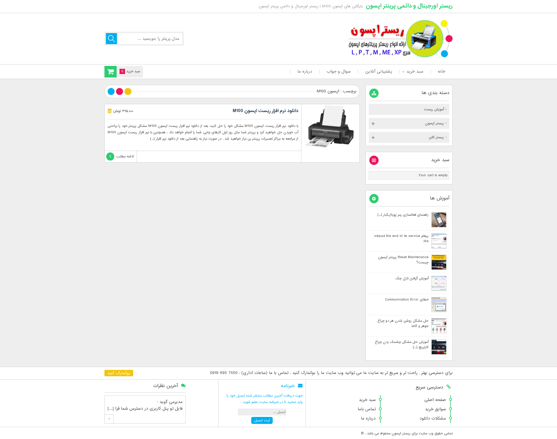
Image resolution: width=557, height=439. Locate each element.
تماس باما (367, 409)
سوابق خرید (435, 409)
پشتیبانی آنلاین (378, 71)
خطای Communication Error (406, 299)
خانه (441, 71)
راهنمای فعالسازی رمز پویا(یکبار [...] (402, 214)
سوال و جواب (339, 71)
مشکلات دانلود (432, 418)
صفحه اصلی (435, 400)
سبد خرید (414, 71)
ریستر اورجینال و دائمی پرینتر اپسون (409, 5)
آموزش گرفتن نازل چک (411, 278)
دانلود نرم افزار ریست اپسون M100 (265, 110)
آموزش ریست (434, 109)
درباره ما (304, 71)
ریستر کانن (436, 137)
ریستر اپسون (434, 123)
